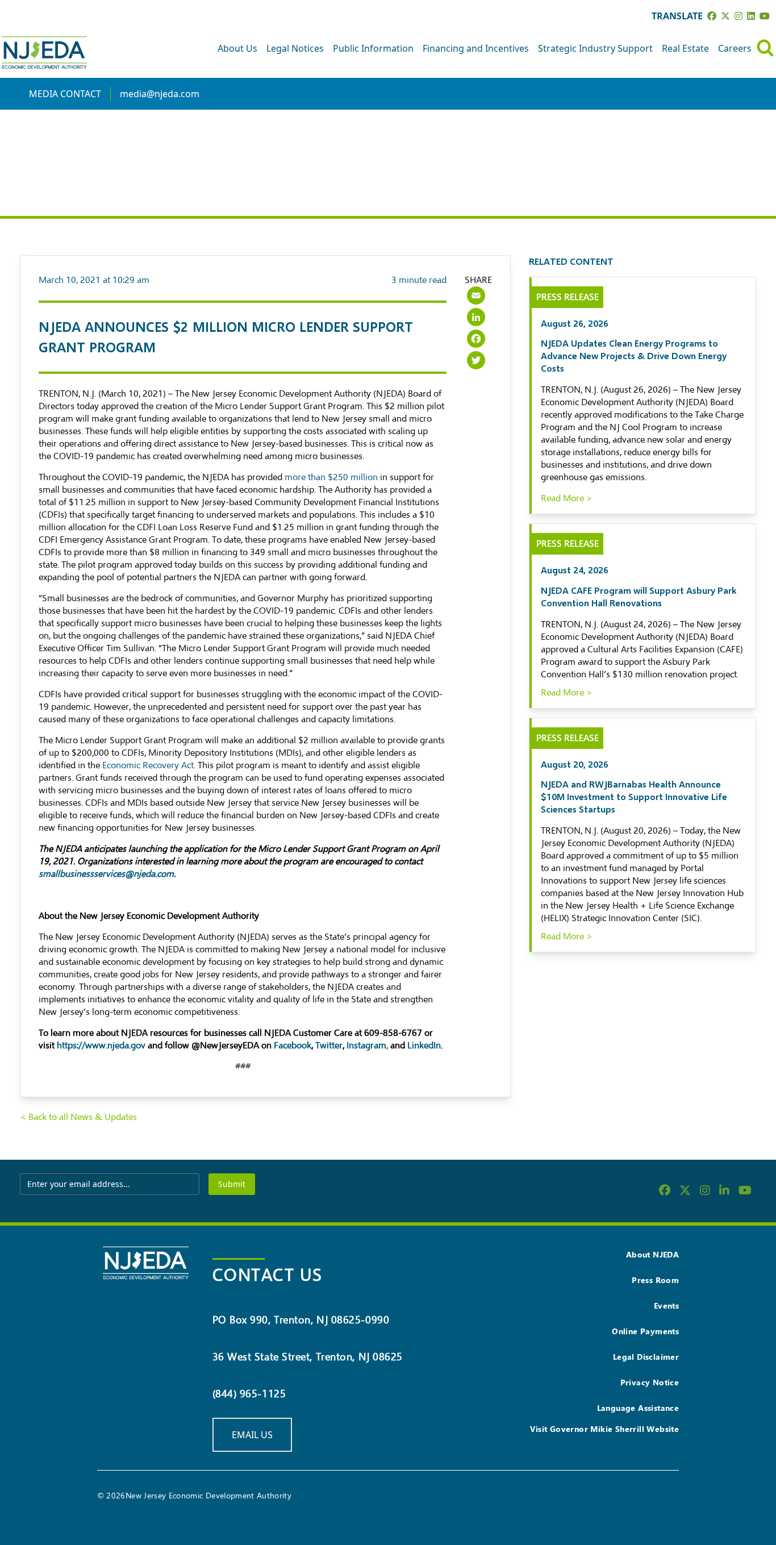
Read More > (567, 498)
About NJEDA (652, 1254)
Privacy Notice (649, 1382)
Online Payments (645, 1331)
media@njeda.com (159, 94)
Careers (735, 48)
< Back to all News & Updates (78, 1117)
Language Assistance (638, 1407)
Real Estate (685, 48)
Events (666, 1305)
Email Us (252, 1435)
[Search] (765, 48)
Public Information (373, 48)
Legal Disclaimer (646, 1356)
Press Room (655, 1280)
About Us (237, 48)
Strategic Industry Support (595, 48)
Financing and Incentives (476, 48)
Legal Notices (295, 48)
